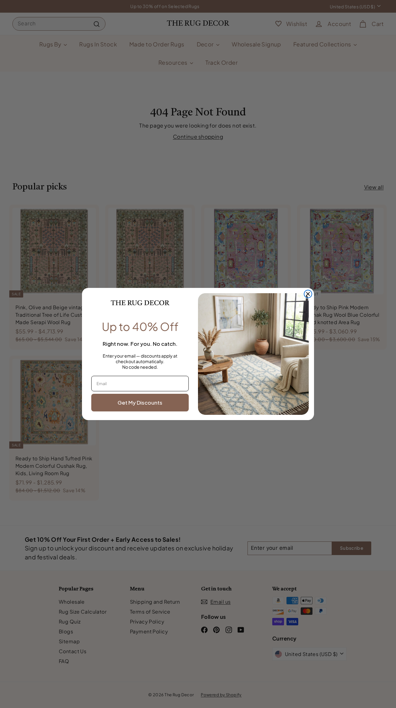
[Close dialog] (308, 294)
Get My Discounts (140, 402)
